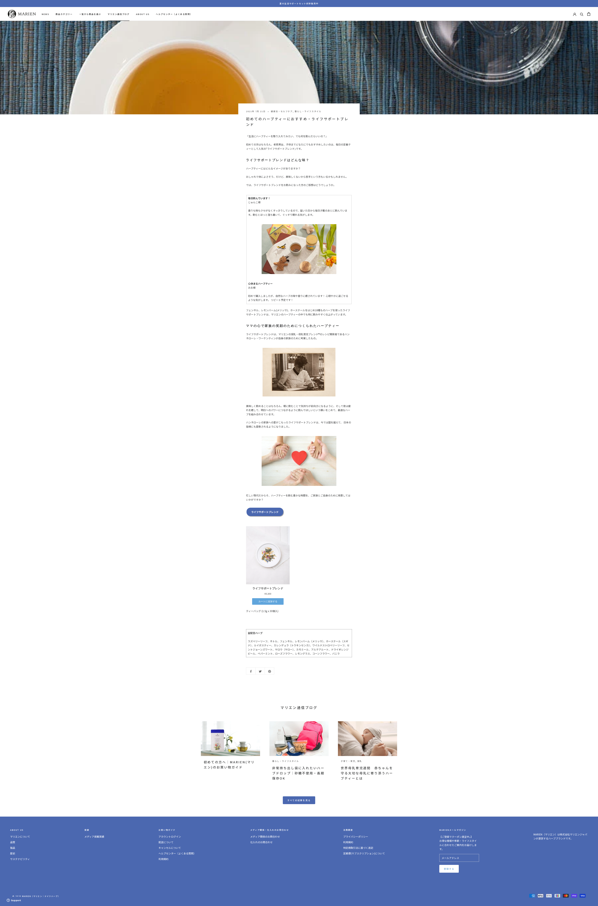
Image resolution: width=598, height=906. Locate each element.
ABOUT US (142, 14)
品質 (12, 842)
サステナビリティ (20, 859)
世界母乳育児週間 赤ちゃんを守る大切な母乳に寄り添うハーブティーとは (367, 773)
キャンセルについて (170, 848)
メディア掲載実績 (94, 836)
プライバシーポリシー (355, 836)
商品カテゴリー (64, 14)
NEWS (45, 14)
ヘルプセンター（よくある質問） (174, 14)
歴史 (12, 853)
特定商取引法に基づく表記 (358, 848)
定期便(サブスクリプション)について (364, 853)
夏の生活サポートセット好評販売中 (299, 3)
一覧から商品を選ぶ (90, 14)
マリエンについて (20, 836)
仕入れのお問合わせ (261, 842)
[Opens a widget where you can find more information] (14, 900)
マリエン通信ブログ (118, 14)
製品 (12, 848)
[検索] (581, 14)
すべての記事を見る (299, 800)
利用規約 (163, 859)
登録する (449, 868)
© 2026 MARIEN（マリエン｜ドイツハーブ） (36, 896)
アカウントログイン (170, 836)
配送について (166, 842)
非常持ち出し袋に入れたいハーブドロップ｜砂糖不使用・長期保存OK (298, 773)
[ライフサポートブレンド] (299, 249)
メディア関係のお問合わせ (265, 836)
